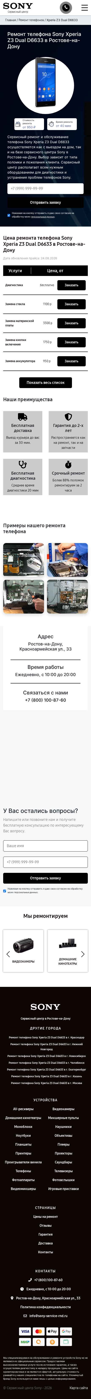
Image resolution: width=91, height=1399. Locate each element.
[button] (8, 954)
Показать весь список (46, 382)
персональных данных (42, 216)
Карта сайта (79, 1388)
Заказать (71, 285)
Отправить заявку (45, 202)
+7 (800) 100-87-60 (45, 700)
